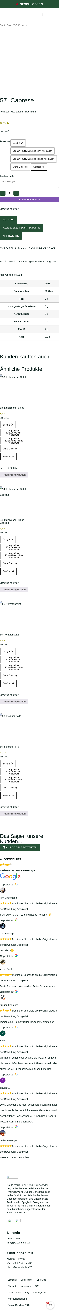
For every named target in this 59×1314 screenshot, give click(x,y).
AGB (37, 1286)
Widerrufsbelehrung (17, 1299)
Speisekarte (27, 1280)
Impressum (25, 1286)
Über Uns (41, 1280)
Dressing (5, 141)
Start (2, 25)
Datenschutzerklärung (18, 1292)
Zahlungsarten (40, 1292)
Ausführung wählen (14, 474)
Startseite (12, 1280)
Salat (9, 25)
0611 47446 (13, 1238)
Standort (12, 1286)
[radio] (18, 143)
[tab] (8, 220)
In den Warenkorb (29, 199)
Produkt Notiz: (7, 176)
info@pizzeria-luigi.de (18, 1242)
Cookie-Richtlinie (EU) (19, 1305)
